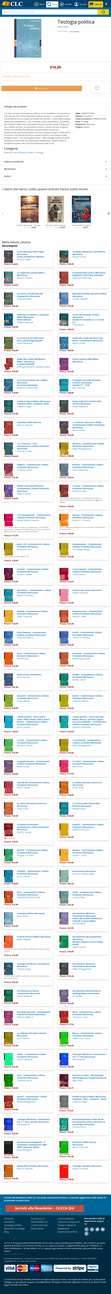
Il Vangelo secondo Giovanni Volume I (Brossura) (86, 382)
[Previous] (3, 213)
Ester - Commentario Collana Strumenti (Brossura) (31, 654)
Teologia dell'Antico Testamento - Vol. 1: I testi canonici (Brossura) (34, 1120)
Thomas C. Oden (24, 451)
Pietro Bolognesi (24, 1150)
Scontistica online (67, 1231)
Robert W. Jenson (80, 592)
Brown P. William (24, 574)
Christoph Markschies (82, 278)
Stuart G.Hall (78, 787)
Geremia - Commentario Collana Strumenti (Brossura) (88, 444)
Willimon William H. (25, 1017)
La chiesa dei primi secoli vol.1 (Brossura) (87, 783)
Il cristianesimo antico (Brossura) (88, 274)
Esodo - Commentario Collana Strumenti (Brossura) (87, 633)
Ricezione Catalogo (14, 1228)
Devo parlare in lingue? (81, 225)
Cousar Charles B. (24, 1059)
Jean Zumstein (78, 388)
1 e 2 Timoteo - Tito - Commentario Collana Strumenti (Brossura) (33, 446)
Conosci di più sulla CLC (14, 1254)
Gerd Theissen (23, 677)
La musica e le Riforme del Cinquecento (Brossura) (30, 294)
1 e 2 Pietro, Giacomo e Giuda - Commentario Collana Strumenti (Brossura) (88, 425)
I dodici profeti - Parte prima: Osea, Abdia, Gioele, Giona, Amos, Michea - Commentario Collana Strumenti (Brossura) (33, 721)
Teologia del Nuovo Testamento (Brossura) (33, 965)
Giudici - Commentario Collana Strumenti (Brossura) (87, 697)
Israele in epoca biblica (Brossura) (33, 402)
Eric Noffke (77, 996)
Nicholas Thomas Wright (83, 874)
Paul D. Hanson (24, 787)
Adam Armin (63, 26)
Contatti (9, 1218)
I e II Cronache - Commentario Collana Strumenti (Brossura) (87, 570)
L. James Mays (78, 897)
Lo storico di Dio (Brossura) (30, 339)
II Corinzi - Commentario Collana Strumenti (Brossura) (88, 762)
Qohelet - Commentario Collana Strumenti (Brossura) (32, 570)
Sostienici (9, 1221)
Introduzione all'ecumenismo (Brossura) (87, 940)
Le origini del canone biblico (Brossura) (31, 274)
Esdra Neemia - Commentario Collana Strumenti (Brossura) (31, 633)
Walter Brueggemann (82, 448)
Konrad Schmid (79, 257)
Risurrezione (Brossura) (84, 871)
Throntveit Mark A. (25, 637)
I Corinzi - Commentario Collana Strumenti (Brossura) (88, 487)
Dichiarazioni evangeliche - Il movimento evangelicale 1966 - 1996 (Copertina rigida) (32, 1144)
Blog (6, 1231)
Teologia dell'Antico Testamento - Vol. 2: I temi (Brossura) (89, 1055)
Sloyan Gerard (23, 701)
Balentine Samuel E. (81, 829)
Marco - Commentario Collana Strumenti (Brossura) (87, 1034)
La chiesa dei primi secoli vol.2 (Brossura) (32, 804)
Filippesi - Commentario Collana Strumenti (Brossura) (32, 466)
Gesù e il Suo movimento (29, 674)
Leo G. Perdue (23, 876)
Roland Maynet (23, 939)
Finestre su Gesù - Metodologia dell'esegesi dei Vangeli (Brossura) (89, 1076)
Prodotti (8, 152)
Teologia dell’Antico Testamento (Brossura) (88, 253)
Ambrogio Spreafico (26, 366)
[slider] (63, 31)
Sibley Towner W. (24, 616)
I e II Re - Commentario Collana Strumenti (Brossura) (32, 741)
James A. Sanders (24, 278)
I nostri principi (39, 1225)
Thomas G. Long (79, 1017)
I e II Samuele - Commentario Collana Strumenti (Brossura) (86, 741)
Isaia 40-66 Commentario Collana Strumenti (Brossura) (33, 783)
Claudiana (88, 116)
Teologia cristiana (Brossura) (86, 1166)
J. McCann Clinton (80, 701)
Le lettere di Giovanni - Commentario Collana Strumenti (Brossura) (33, 827)
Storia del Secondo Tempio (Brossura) (88, 318)
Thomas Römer (79, 1127)
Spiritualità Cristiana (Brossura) (32, 1166)
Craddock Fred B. (24, 470)
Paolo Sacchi (78, 325)
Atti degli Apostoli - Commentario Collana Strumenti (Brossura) (34, 1013)
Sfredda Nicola (79, 808)
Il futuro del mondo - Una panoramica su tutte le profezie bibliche (30, 225)
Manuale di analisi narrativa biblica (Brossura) (89, 294)
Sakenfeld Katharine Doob (28, 897)
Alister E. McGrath (25, 425)
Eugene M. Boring (25, 595)
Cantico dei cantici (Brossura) (87, 590)
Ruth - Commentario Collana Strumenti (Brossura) (31, 893)
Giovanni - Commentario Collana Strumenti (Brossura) (33, 697)
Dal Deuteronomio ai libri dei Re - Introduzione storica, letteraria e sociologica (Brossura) (88, 1122)
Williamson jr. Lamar (81, 1038)
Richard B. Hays (79, 491)
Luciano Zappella (80, 298)
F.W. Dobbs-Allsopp (81, 549)
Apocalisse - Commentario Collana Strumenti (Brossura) (34, 591)
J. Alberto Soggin (24, 406)
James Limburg (23, 727)
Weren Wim (77, 1080)
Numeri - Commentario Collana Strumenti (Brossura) (87, 851)
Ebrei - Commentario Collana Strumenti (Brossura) (86, 1013)
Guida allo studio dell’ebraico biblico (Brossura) (31, 361)
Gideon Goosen (79, 947)
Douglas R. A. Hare (25, 855)
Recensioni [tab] (10, 168)
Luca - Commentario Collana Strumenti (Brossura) (31, 1076)
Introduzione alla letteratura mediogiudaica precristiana (86, 992)
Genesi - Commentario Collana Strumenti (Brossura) (32, 1097)
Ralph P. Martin (23, 493)
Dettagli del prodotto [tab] (15, 106)
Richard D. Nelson (25, 745)
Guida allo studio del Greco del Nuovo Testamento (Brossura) (87, 339)
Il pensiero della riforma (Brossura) (84, 1143)
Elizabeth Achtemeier (81, 727)
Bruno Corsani (78, 343)
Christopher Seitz (24, 549)
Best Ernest (77, 766)
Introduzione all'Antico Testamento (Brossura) (87, 917)
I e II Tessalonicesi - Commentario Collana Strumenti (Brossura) (33, 516)
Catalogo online (13, 1225)
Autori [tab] (7, 176)
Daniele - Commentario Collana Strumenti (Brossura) (32, 612)
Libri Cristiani (19, 152)
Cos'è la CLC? (38, 1218)
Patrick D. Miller (79, 616)
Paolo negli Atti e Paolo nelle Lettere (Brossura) (86, 402)
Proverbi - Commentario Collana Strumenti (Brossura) (33, 872)
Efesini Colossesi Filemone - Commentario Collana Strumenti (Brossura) (33, 488)
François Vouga (24, 259)
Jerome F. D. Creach (81, 520)
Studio (30, 152)
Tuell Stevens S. (79, 574)
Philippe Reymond (25, 322)
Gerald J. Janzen (79, 679)
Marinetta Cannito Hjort (27, 388)
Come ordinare (66, 1218)
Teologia (39, 152)
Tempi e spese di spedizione (67, 1227)
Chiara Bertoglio (24, 298)
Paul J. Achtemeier (80, 470)
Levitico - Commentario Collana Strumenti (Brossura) (88, 825)
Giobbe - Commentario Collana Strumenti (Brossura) (87, 675)
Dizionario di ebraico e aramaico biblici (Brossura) (33, 317)
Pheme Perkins (79, 430)
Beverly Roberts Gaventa (28, 520)
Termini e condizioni (69, 1221)
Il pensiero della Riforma (29, 422)
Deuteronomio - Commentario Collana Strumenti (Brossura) (87, 612)
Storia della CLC (39, 1221)
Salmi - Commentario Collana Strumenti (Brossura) (86, 893)
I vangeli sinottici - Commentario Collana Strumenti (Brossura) (33, 762)
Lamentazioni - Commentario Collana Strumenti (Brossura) (87, 545)
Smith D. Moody (24, 832)
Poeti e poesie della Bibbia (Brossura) (85, 360)
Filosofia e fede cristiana (55, 225)
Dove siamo (37, 1228)
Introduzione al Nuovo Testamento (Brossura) (28, 992)
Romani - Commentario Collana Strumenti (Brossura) (87, 466)
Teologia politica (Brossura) (31, 913)
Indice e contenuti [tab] (13, 161)
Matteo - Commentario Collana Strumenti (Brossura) (32, 851)
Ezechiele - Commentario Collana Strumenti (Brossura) (88, 654)
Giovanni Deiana (43, 366)
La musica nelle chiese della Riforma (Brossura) (86, 804)
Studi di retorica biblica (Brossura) (34, 936)
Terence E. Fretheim (81, 637)
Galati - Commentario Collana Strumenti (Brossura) (31, 1055)
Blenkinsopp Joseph (81, 658)
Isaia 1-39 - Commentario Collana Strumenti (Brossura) (33, 545)
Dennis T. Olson (79, 855)
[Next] (109, 213)
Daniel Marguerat (24, 343)
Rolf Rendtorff (78, 923)
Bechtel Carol (23, 658)
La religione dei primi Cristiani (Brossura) (31, 1034)
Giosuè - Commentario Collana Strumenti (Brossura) (87, 516)
